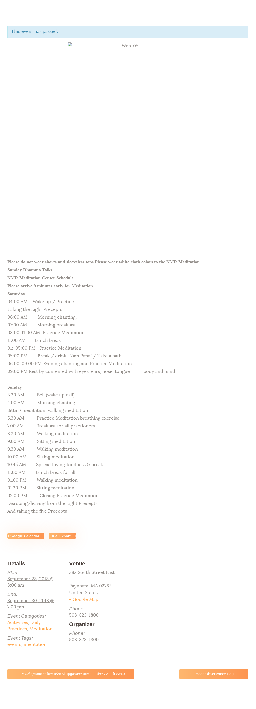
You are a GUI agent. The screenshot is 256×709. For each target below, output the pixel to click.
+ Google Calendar (23, 536)
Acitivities (18, 622)
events (14, 644)
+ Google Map (83, 600)
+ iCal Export (60, 536)
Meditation (41, 629)
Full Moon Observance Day (211, 674)
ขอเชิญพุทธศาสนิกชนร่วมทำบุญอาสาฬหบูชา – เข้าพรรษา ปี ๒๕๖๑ (73, 674)
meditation (35, 644)
